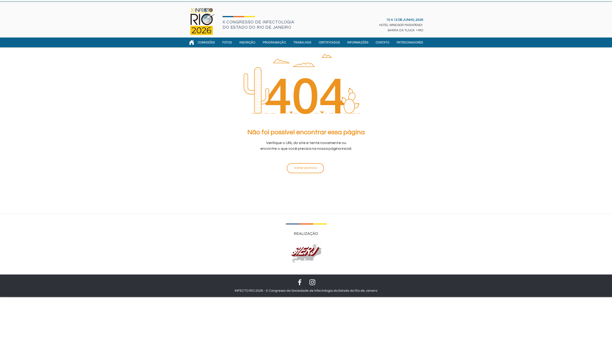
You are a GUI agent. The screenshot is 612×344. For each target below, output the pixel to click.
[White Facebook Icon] (300, 282)
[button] (274, 42)
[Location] (191, 42)
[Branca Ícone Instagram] (312, 282)
